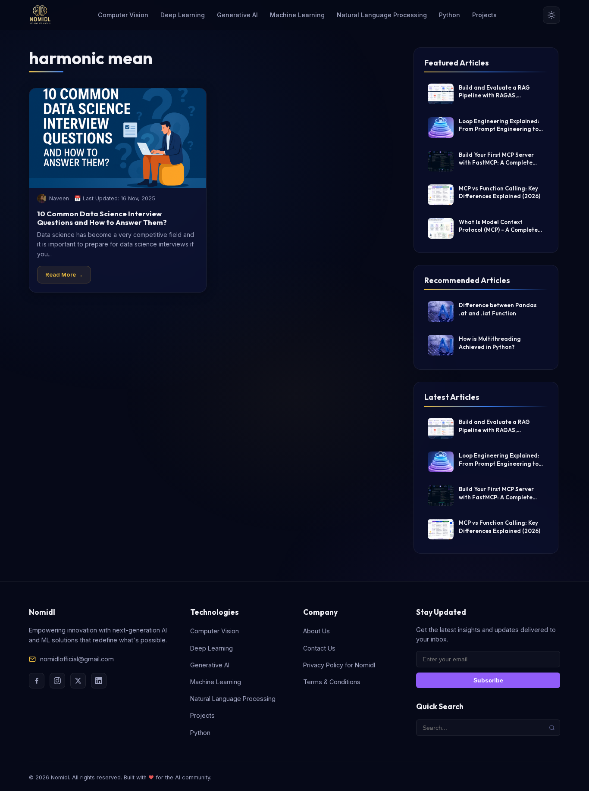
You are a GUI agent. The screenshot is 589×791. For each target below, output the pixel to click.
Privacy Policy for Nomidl (339, 665)
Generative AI (237, 15)
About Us (316, 631)
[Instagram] (57, 680)
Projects (484, 15)
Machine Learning (297, 15)
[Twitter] (78, 680)
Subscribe (488, 680)
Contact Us (319, 648)
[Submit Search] (552, 728)
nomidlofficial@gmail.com (77, 659)
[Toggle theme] (551, 15)
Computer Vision (123, 15)
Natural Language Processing (382, 15)
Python (449, 15)
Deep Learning (182, 15)
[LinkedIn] (99, 680)
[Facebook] (36, 680)
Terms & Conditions (331, 681)
